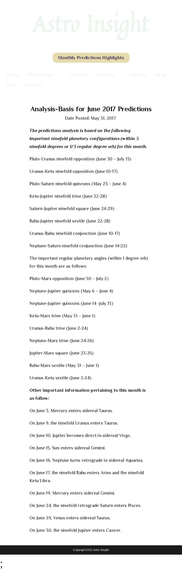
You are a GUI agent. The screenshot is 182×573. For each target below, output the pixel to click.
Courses (78, 75)
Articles (138, 75)
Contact (34, 85)
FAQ (11, 85)
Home (13, 75)
